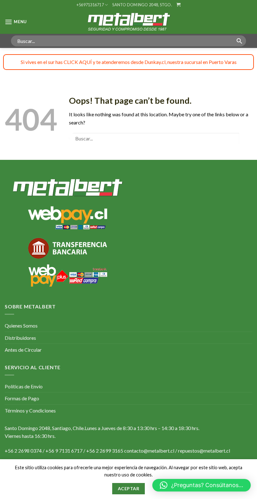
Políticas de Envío (24, 386)
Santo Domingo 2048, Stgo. (142, 4)
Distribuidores (20, 338)
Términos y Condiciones (30, 410)
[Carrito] (178, 4)
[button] (201, 485)
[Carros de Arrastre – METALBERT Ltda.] (128, 22)
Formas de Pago (22, 398)
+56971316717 (90, 4)
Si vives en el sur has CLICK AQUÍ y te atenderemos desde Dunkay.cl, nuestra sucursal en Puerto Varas (129, 62)
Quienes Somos (21, 325)
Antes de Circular (23, 350)
